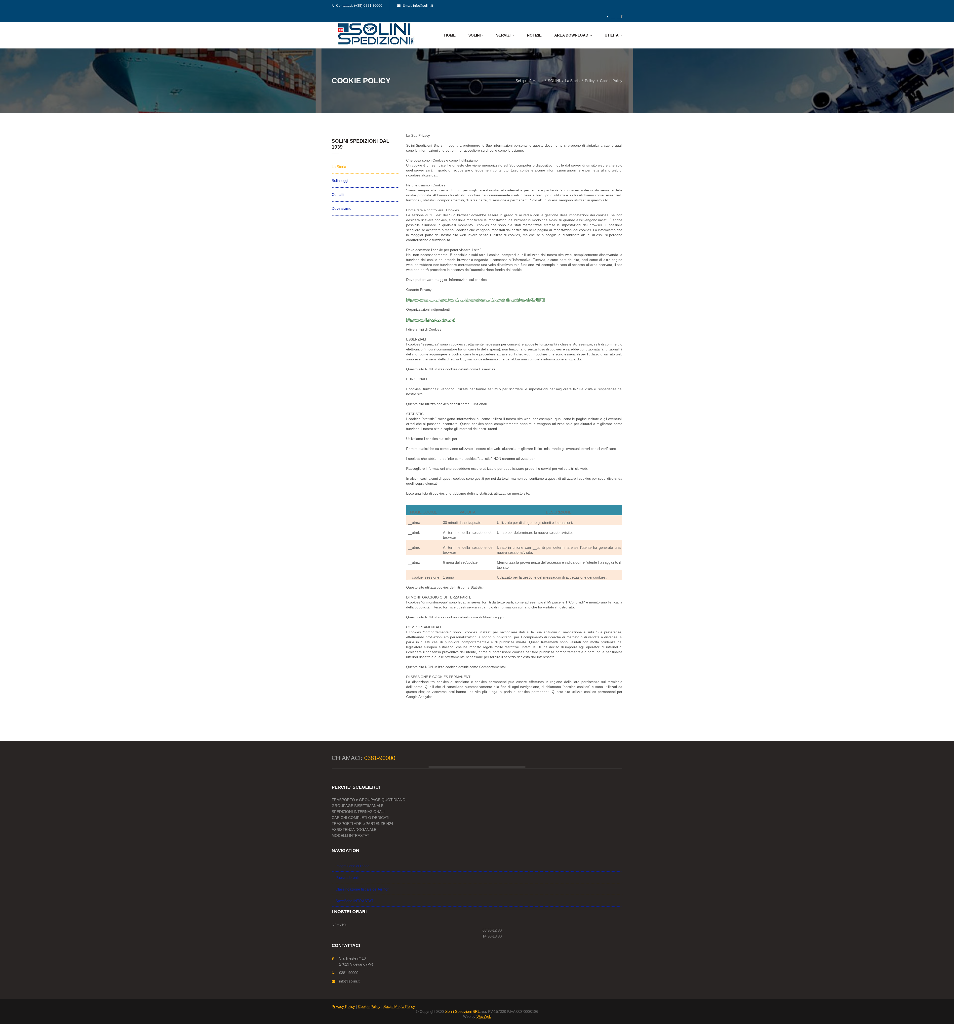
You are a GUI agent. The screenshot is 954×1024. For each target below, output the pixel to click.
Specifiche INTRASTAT (354, 901)
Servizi (504, 35)
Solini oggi (340, 180)
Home (450, 35)
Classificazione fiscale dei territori (362, 889)
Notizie (534, 35)
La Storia (339, 167)
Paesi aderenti (346, 877)
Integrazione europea (352, 866)
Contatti (338, 194)
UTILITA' (612, 35)
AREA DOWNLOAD (571, 35)
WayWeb (484, 1016)
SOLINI (474, 35)
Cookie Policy (369, 1006)
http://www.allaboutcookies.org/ (430, 319)
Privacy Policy (343, 1006)
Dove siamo (341, 208)
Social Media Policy (399, 1006)
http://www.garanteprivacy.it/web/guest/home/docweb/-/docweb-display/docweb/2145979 (475, 299)
